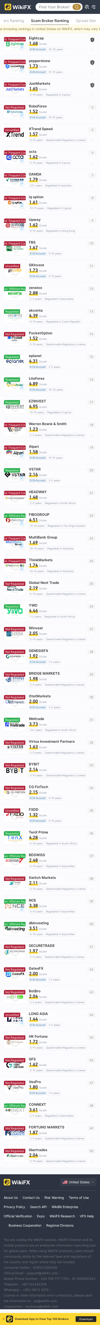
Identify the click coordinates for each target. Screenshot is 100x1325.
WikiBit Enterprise (65, 1207)
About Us (11, 1198)
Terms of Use (79, 1198)
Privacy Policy (14, 1207)
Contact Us (31, 1198)
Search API (38, 1207)
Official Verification (18, 1216)
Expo (41, 1216)
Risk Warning (54, 1198)
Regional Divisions (59, 1225)
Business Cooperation (25, 1225)
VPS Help (87, 1216)
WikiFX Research (62, 1216)
